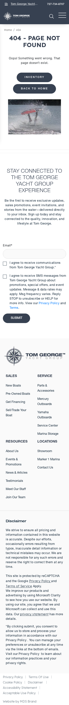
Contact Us (45, 467)
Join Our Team (15, 497)
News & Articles (16, 473)
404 (18, 30)
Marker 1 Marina (48, 459)
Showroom (44, 451)
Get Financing (15, 402)
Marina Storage (47, 434)
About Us (12, 451)
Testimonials (14, 481)
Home (8, 30)
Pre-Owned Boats (18, 394)
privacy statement (34, 614)
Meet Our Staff (16, 489)
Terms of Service (19, 586)
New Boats (13, 385)
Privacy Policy (49, 303)
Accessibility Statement (20, 688)
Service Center (47, 425)
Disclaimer (36, 682)
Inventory (34, 77)
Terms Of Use (39, 677)
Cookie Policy (12, 682)
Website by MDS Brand (19, 701)
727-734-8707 (55, 4)
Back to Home (34, 88)
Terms (14, 308)
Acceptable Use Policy (19, 693)
